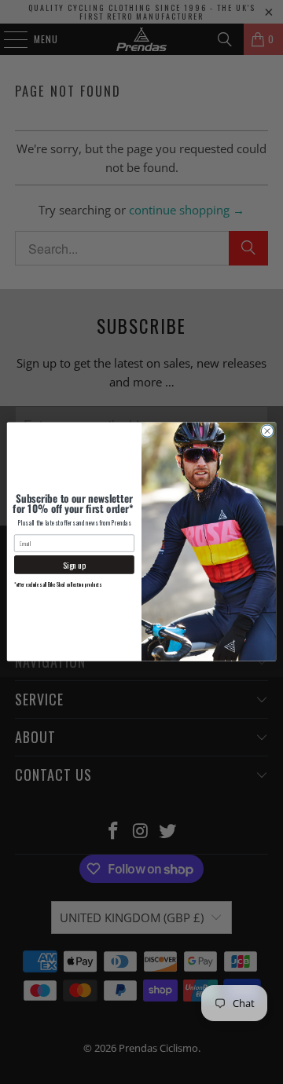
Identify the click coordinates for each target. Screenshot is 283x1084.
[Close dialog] (267, 431)
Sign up (74, 564)
